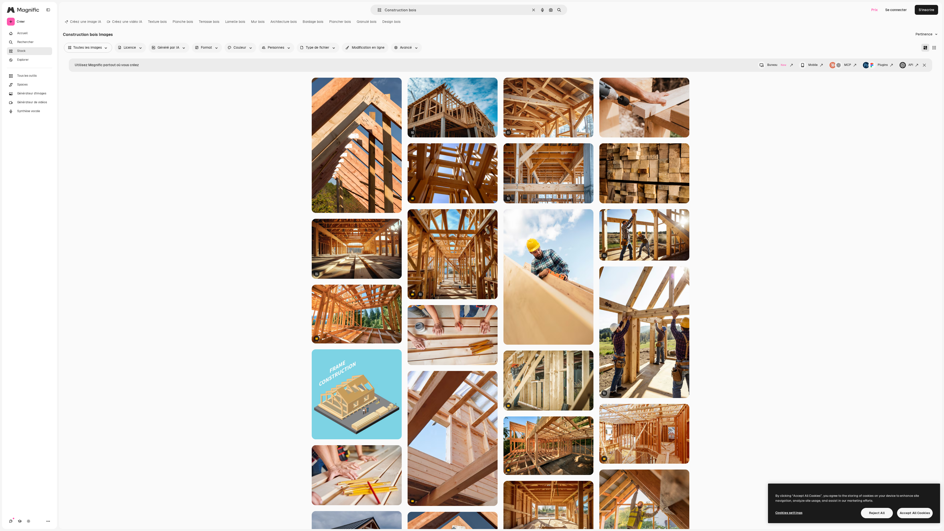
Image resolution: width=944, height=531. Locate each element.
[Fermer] (924, 65)
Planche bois (183, 21)
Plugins (883, 65)
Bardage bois (313, 21)
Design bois (391, 21)
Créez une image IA (85, 21)
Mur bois (258, 21)
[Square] (934, 48)
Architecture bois (283, 21)
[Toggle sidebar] (48, 10)
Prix (874, 10)
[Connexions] (11, 521)
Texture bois (157, 21)
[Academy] (20, 521)
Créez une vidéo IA (127, 21)
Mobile (813, 65)
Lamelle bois (235, 21)
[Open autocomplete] (377, 10)
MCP (847, 65)
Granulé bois (366, 21)
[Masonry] (925, 48)
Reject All (877, 513)
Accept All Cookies (915, 513)
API (910, 65)
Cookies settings (788, 513)
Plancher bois (340, 21)
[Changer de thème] (28, 521)
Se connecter (896, 10)
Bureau (776, 65)
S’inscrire (926, 10)
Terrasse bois (209, 21)
